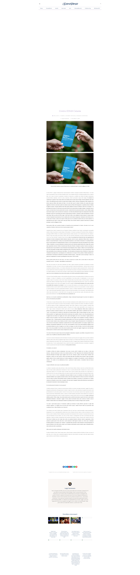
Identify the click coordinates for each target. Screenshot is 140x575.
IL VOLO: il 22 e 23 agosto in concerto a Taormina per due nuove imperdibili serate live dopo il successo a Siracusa (86, 556)
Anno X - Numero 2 (60, 115)
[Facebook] (40, 4)
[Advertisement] (70, 448)
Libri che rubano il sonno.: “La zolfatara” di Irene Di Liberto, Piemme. (64, 554)
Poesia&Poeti (49, 8)
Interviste (64, 8)
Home (41, 8)
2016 (55, 115)
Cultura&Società (78, 8)
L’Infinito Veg (88, 8)
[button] (100, 3)
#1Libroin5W (97, 8)
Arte (70, 8)
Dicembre (68, 115)
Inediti (56, 8)
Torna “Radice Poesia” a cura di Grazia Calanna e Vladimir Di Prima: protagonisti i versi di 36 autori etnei (76, 533)
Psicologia (73, 115)
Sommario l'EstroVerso (82, 115)
